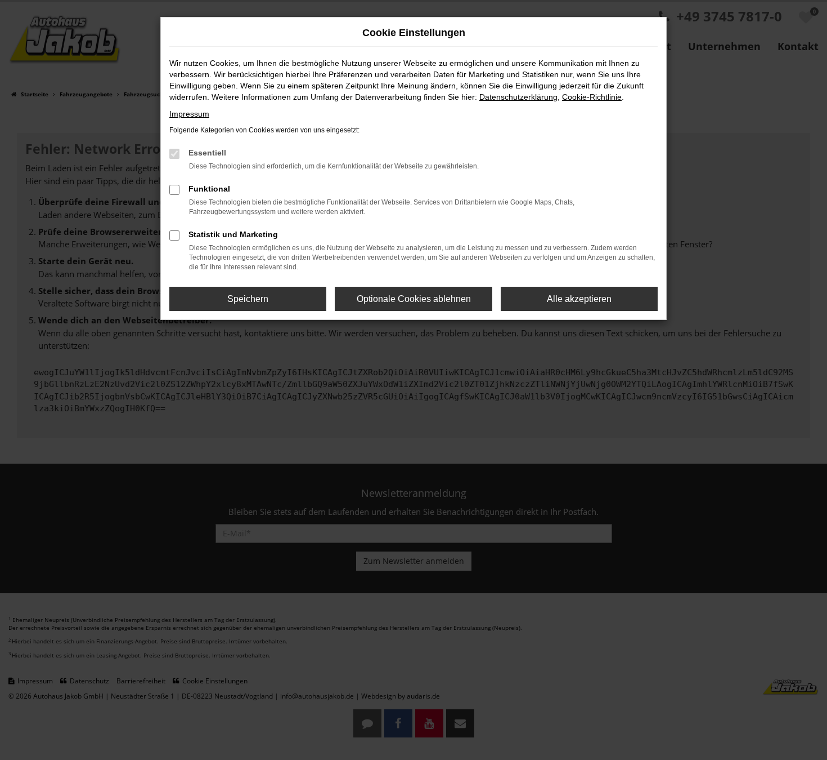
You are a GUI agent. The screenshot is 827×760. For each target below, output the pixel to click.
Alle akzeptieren (579, 299)
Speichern (247, 299)
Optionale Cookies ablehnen (414, 299)
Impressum (189, 113)
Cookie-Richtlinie (592, 96)
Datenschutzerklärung (518, 96)
